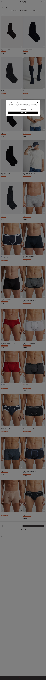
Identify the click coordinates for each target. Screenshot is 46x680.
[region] (23, 108)
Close (37, 102)
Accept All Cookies (23, 112)
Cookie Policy (16, 107)
